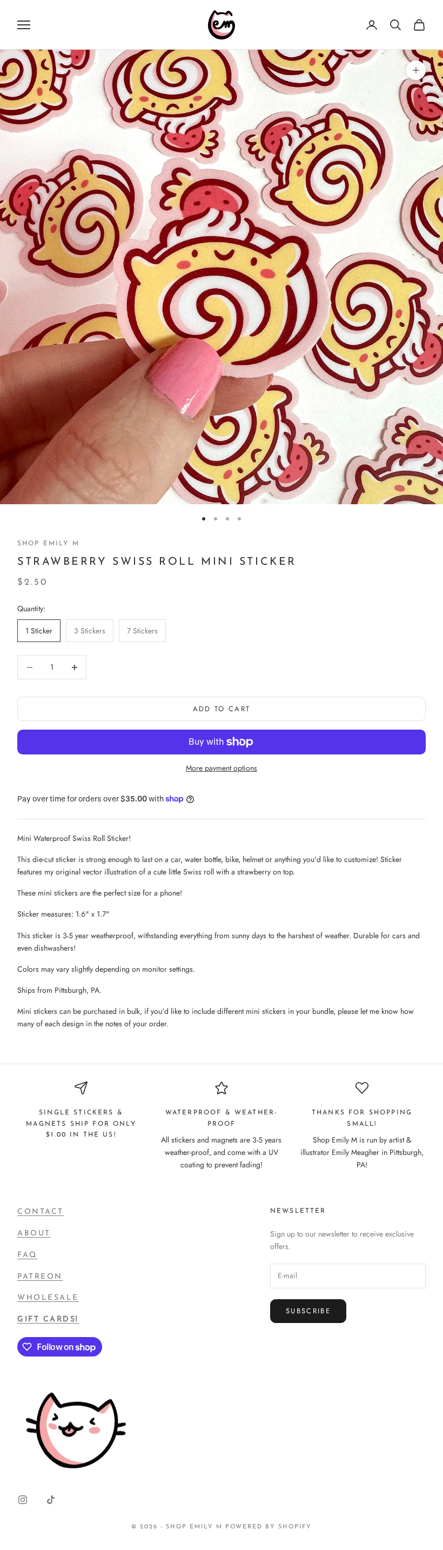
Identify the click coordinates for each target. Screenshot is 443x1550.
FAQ (27, 1255)
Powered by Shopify (268, 1527)
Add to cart (222, 709)
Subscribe (308, 1311)
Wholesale (48, 1298)
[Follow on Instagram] (22, 1499)
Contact (40, 1212)
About (34, 1234)
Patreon (40, 1277)
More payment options (221, 768)
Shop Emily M (48, 543)
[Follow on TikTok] (50, 1499)
